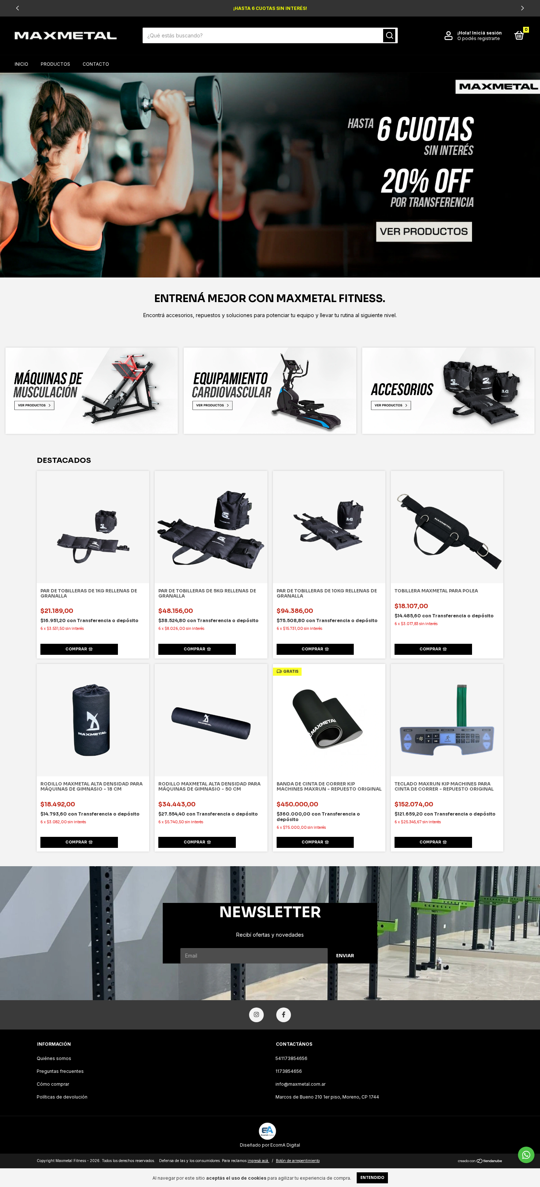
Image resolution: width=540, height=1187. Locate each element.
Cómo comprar (53, 1084)
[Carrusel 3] (448, 391)
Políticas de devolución (62, 1097)
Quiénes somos (54, 1058)
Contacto (96, 64)
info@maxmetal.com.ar (300, 1084)
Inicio (21, 64)
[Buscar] (389, 35)
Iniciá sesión (487, 33)
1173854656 (289, 1071)
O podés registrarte (478, 38)
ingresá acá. (258, 1160)
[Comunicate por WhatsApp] (526, 1155)
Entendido (372, 1177)
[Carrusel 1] (270, 175)
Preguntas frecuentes (60, 1071)
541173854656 (291, 1058)
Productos (55, 64)
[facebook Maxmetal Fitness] (283, 1015)
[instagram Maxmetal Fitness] (256, 1015)
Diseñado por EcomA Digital (270, 1145)
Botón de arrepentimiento (298, 1160)
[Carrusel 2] (270, 391)
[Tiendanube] (480, 1161)
